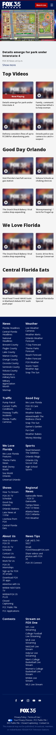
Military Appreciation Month (8, 383)
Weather (32, 323)
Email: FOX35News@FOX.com (37, 548)
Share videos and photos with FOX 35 (34, 556)
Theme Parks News (9, 461)
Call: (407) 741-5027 (33, 542)
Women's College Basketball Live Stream (34, 671)
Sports (30, 445)
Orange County (10, 359)
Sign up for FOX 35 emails (10, 572)
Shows (6, 487)
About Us (8, 536)
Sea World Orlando (7, 474)
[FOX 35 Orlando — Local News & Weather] (11, 5)
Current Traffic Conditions (9, 407)
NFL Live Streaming (31, 628)
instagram (28, 700)
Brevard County (10, 344)
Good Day (32, 398)
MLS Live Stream (34, 684)
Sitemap (6, 390)
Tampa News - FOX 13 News (33, 506)
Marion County (9, 355)
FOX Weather (32, 362)
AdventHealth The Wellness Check (35, 418)
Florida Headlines (11, 327)
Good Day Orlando (7, 503)
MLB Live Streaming (31, 641)
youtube (33, 700)
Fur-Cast (30, 430)
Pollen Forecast (33, 358)
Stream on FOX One (33, 620)
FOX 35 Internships (8, 566)
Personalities (8, 557)
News (6, 323)
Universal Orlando (11, 479)
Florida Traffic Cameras (9, 420)
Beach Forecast (33, 354)
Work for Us (8, 560)
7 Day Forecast (33, 344)
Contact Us (8, 553)
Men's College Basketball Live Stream (33, 662)
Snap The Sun (32, 372)
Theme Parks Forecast (32, 350)
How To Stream (10, 492)
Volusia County (9, 370)
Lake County (8, 352)
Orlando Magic (33, 456)
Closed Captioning (7, 602)
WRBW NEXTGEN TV (11, 589)
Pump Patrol (8, 402)
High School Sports (31, 468)
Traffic (7, 398)
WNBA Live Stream (31, 679)
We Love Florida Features (10, 455)
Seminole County (11, 366)
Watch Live (41, 5)
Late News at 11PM (9, 514)
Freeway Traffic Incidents (10, 414)
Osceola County (10, 363)
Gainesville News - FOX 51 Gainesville (34, 498)
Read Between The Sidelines (33, 451)
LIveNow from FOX (9, 520)
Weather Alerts (33, 334)
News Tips (33, 536)
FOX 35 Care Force (32, 407)
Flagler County (9, 348)
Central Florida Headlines (9, 333)
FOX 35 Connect (34, 562)
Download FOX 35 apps (10, 579)
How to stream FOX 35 (10, 542)
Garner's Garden (34, 426)
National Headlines (7, 339)
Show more (9, 65)
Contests (8, 619)
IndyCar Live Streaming (32, 654)
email (39, 700)
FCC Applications (10, 610)
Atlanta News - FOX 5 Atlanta (33, 513)
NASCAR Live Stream (32, 648)
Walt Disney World (8, 468)
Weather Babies (34, 412)
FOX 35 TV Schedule (7, 497)
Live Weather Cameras (32, 329)
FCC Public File (9, 607)
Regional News (32, 489)
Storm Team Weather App (32, 367)
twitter (22, 700)
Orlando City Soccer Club (32, 461)
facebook (16, 700)
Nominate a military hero (8, 376)
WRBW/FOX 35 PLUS (10, 595)
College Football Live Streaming (34, 635)
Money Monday (33, 437)
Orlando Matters (10, 508)
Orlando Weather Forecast (34, 339)
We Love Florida (34, 402)
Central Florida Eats (9, 527)
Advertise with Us (11, 584)
